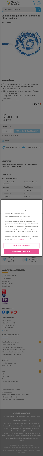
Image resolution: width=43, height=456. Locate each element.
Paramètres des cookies (21, 245)
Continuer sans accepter (32, 210)
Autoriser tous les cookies (21, 251)
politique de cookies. (18, 239)
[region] (21, 228)
